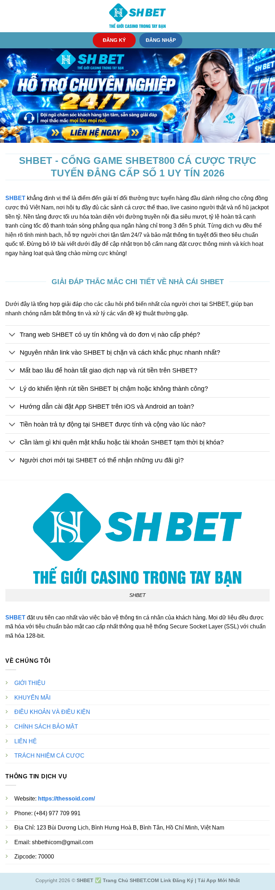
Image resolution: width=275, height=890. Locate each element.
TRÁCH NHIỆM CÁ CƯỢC (49, 756)
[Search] (267, 16)
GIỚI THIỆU (29, 683)
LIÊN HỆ (25, 741)
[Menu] (9, 16)
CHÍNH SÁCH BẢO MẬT (46, 727)
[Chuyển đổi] (12, 335)
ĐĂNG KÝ (114, 40)
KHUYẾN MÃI (32, 698)
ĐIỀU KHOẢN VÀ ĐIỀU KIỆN (52, 712)
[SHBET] (137, 16)
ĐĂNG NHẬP (161, 40)
